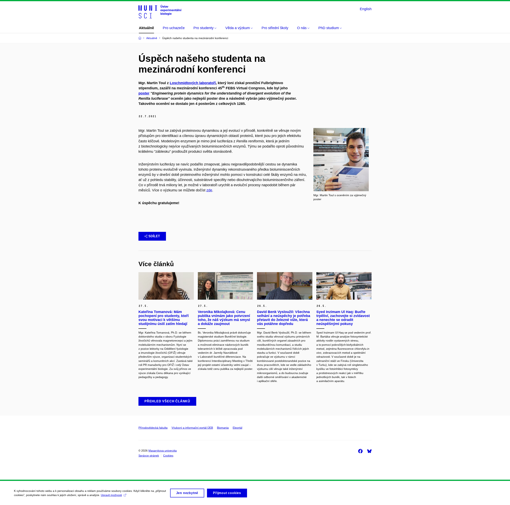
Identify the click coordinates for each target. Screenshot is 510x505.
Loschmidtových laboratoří (193, 83)
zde (209, 190)
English (366, 9)
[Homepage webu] (159, 11)
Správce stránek (148, 455)
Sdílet (154, 236)
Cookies (168, 455)
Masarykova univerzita (162, 450)
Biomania (223, 427)
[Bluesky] (369, 451)
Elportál (237, 427)
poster (143, 93)
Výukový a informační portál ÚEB (192, 427)
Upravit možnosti (111, 495)
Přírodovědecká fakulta (153, 427)
